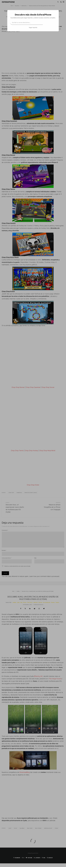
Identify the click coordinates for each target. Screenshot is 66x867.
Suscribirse (49, 22)
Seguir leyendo (33, 27)
